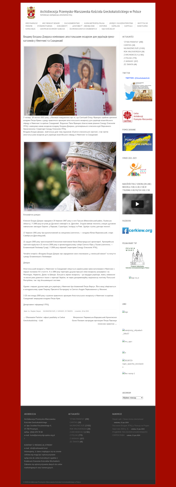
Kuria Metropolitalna (94, 23)
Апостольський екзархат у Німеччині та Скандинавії (45, 269)
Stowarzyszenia (44, 26)
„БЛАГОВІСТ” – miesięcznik (83, 26)
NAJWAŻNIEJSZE (49, 311)
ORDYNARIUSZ (31, 23)
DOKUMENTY (62, 26)
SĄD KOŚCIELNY (108, 29)
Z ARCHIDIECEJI (131, 55)
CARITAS (127, 45)
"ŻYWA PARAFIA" (131, 42)
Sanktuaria (142, 26)
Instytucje (143, 23)
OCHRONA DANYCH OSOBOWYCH (83, 29)
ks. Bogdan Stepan (34, 311)
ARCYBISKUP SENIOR (51, 23)
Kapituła (128, 26)
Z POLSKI (128, 58)
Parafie (29, 26)
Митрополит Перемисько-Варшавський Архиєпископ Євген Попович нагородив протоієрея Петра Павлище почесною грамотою (94, 320)
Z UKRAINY (60, 311)
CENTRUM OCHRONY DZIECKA (52, 29)
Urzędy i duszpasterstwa (121, 23)
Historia (103, 26)
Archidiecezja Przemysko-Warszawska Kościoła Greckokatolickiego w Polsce (54, 482)
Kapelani (116, 26)
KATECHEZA (30, 29)
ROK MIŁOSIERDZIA (132, 52)
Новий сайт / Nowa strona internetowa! (127, 419)
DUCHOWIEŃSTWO (72, 23)
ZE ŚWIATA (68, 311)
